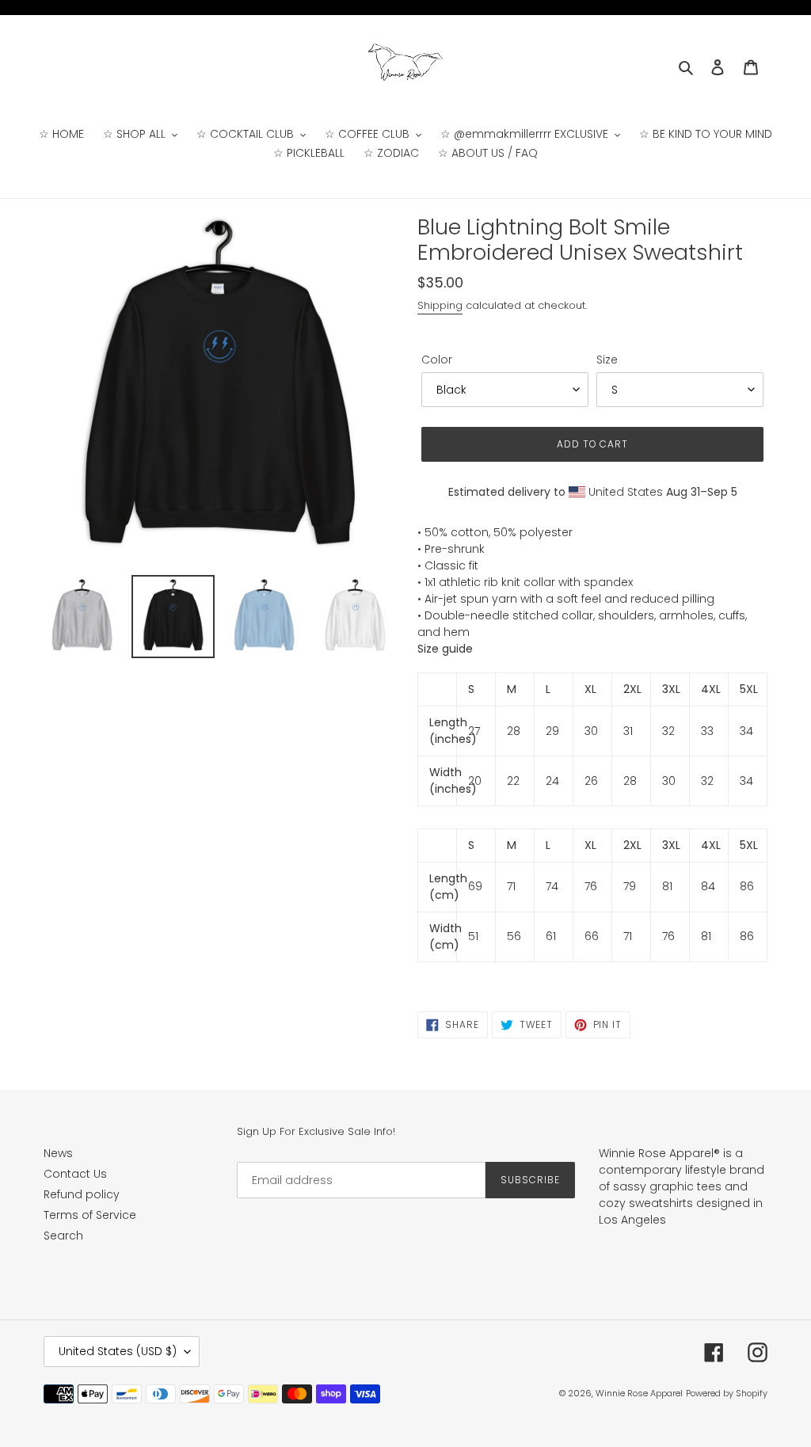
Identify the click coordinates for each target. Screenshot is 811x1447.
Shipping (440, 305)
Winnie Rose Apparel (639, 1393)
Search (63, 1235)
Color (436, 359)
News (58, 1153)
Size (607, 359)
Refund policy (82, 1194)
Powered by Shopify (726, 1393)
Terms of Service (90, 1215)
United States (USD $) (118, 1351)
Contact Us (75, 1174)
